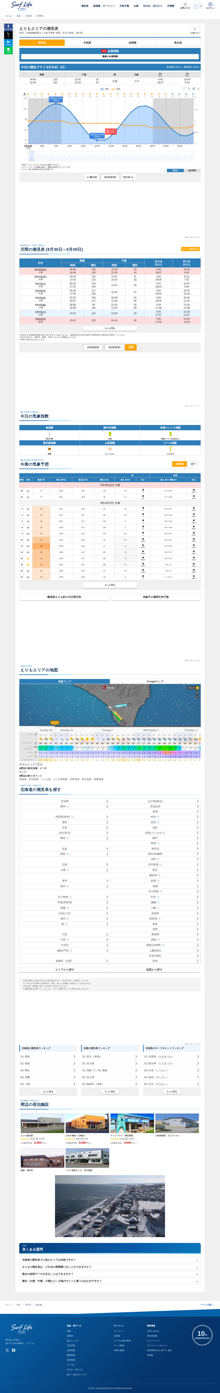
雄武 (64, 822)
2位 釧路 (25, 1063)
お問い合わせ (153, 1331)
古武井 (65, 945)
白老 (153, 896)
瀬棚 (153, 902)
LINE (8, 52)
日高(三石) (65, 913)
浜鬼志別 (155, 806)
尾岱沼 (155, 848)
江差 (62, 939)
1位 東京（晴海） (92, 1056)
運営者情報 (152, 1336)
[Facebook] (13, 1350)
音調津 (155, 913)
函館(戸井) (63, 950)
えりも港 (46, 779)
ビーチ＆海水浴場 (122, 1340)
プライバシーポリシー (157, 1345)
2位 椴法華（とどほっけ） (159, 1063)
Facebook (8, 29)
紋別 (153, 822)
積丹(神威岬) (155, 853)
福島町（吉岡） (65, 960)
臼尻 (64, 934)
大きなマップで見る (30, 763)
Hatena (8, 45)
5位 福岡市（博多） (93, 1084)
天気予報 (71, 1345)
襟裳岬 (155, 934)
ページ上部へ (207, 1305)
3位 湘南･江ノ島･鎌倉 (94, 1070)
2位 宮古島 (88, 1063)
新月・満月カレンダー (77, 1374)
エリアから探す (64, 969)
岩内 (62, 886)
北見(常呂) (65, 832)
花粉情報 (71, 1360)
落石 (155, 869)
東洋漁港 (86, 779)
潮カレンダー (73, 1340)
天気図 (87, 42)
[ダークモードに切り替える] (198, 6)
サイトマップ (153, 1340)
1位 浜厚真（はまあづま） (159, 1056)
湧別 (155, 827)
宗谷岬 (65, 801)
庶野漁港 (74, 779)
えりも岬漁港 (60, 779)
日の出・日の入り (75, 1369)
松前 (155, 960)
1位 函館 (25, 1056)
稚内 (62, 806)
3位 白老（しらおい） (156, 1070)
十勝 (153, 907)
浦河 (62, 918)
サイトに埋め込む (190, 249)
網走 (62, 837)
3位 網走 (25, 1070)
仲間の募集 (119, 1350)
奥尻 (155, 924)
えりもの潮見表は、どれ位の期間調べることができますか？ (57, 1266)
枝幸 (153, 816)
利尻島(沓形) (63, 816)
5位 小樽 (25, 1084)
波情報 (132, 42)
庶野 (155, 929)
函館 (153, 939)
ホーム (9, 15)
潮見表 (29, 15)
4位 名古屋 (88, 1077)
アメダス (71, 1365)
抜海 (155, 811)
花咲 (153, 858)
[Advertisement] (110, 211)
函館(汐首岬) (153, 945)
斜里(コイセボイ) (155, 832)
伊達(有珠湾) (64, 902)
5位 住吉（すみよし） (156, 1084)
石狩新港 (153, 864)
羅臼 (155, 837)
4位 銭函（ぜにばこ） (156, 1077)
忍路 (64, 864)
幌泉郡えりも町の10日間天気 (64, 596)
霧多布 (153, 875)
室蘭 (62, 907)
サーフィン (119, 1331)
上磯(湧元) (155, 950)
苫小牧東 (63, 896)
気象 (19, 15)
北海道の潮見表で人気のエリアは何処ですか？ (49, 1259)
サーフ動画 (119, 1345)
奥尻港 (153, 918)
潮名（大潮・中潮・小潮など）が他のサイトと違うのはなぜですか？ (62, 1280)
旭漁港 (22, 779)
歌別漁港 (33, 779)
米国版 (150, 1355)
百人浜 (22, 771)
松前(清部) (155, 955)
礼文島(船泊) (155, 801)
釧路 (153, 880)
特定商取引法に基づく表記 (159, 1350)
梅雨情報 (71, 1355)
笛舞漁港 (98, 779)
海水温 (178, 42)
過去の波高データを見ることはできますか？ (48, 1273)
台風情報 (71, 1350)
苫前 (64, 827)
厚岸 (64, 880)
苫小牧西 (153, 891)
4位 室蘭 (25, 1077)
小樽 (62, 869)
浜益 (64, 848)
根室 (62, 853)
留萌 (153, 843)
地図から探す (154, 969)
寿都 (155, 886)
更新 (131, 347)
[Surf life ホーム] (22, 6)
